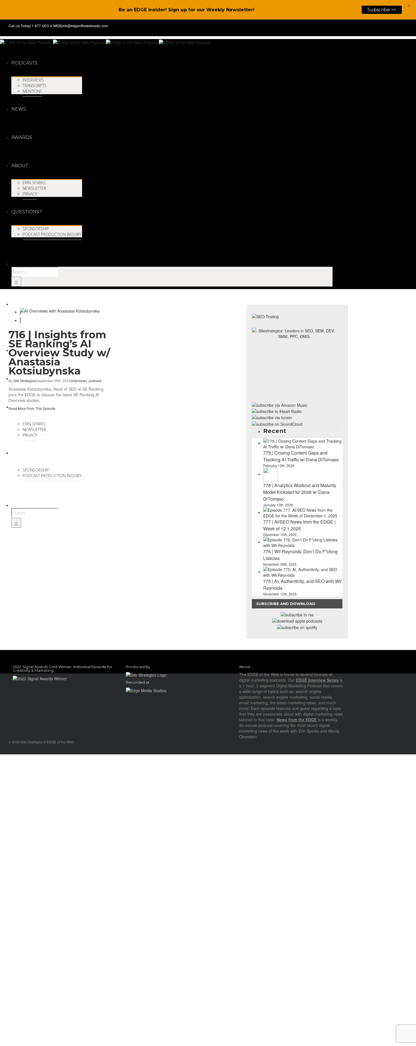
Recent (274, 430)
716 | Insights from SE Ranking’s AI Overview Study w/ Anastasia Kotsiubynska (59, 352)
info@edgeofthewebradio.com (85, 25)
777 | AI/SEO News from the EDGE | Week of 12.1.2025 (299, 525)
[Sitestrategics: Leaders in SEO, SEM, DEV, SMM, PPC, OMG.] (294, 362)
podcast (95, 380)
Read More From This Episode (31, 408)
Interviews (79, 380)
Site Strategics (24, 380)
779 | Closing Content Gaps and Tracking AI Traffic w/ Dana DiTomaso (301, 456)
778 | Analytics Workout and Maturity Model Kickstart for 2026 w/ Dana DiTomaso (299, 492)
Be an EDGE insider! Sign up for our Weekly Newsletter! (186, 9)
